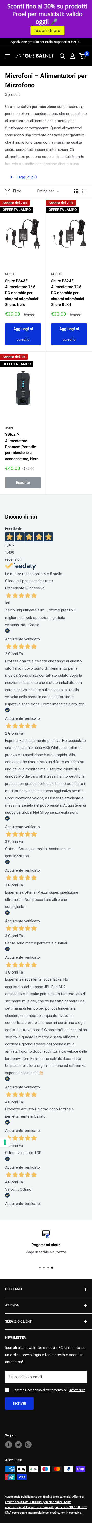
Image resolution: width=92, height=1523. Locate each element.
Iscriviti (19, 1403)
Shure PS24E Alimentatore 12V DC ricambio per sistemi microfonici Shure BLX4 (67, 293)
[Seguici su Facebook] (8, 1444)
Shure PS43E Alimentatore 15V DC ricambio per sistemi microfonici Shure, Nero (21, 293)
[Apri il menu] (7, 56)
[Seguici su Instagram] (28, 1444)
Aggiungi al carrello (23, 334)
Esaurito (23, 482)
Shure (10, 274)
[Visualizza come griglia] (76, 191)
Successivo (35, 588)
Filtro (17, 191)
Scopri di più (47, 30)
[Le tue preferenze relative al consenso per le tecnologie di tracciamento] (5, 1142)
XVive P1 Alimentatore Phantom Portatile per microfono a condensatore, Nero (21, 447)
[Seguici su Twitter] (18, 1444)
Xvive (9, 428)
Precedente (14, 588)
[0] (82, 56)
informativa (77, 1390)
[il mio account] (72, 56)
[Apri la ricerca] (62, 56)
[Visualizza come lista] (84, 191)
